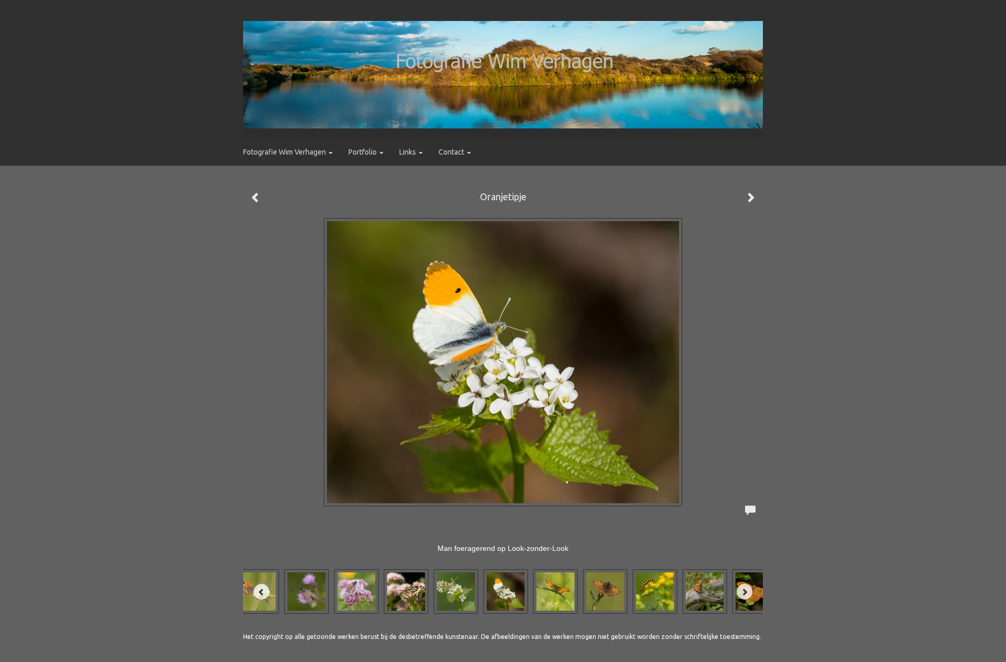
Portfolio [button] (363, 152)
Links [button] (408, 152)
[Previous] (261, 592)
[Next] (744, 592)
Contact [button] (452, 152)
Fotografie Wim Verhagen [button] (285, 152)
